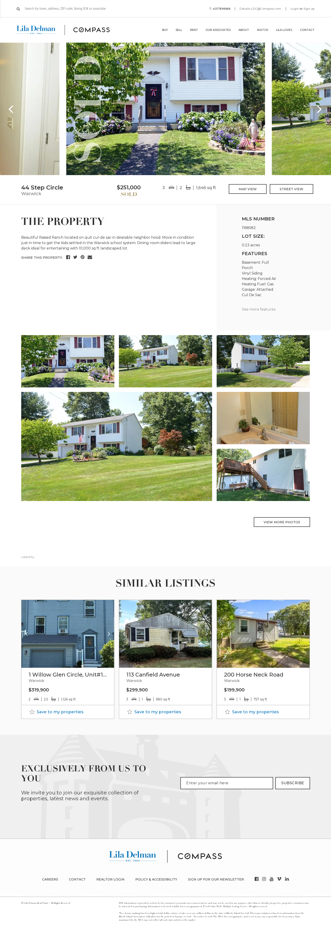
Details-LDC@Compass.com (260, 8)
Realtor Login (110, 879)
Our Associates (218, 30)
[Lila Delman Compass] (68, 30)
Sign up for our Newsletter (216, 879)
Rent (194, 30)
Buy (165, 30)
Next (319, 109)
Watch (262, 30)
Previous (11, 109)
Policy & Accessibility (156, 879)
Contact (307, 30)
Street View (291, 189)
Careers (50, 879)
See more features (258, 309)
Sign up (309, 8)
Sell (179, 30)
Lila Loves (284, 30)
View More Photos (282, 522)
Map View (248, 189)
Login (294, 8)
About (243, 30)
